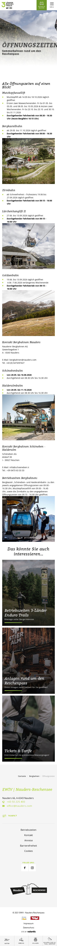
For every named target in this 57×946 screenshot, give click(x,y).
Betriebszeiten (28, 829)
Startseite (22, 776)
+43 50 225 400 (16, 801)
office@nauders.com (19, 805)
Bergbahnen (34, 776)
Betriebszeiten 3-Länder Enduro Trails (26, 613)
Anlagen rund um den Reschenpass (24, 681)
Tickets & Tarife (18, 750)
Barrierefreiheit (28, 845)
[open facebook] (24, 867)
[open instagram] (32, 867)
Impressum (28, 923)
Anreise (28, 840)
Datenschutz (28, 927)
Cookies (28, 851)
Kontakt (28, 835)
